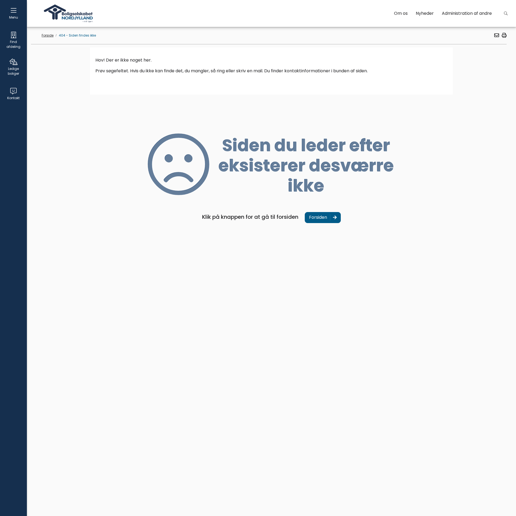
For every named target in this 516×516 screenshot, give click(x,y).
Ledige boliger (13, 71)
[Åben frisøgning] (506, 13)
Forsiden (318, 217)
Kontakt (13, 98)
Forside (47, 35)
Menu (13, 17)
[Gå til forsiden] (69, 13)
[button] (496, 35)
